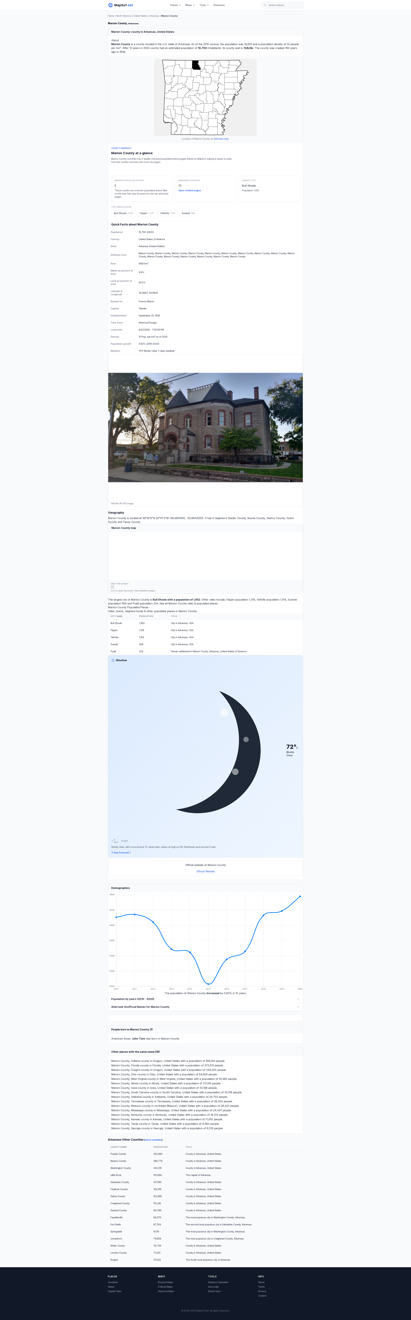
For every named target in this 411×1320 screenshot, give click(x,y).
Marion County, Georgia (125, 1128)
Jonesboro (116, 1238)
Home (111, 15)
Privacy (262, 1291)
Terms (261, 1286)
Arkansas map (221, 138)
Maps (189, 5)
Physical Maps (165, 1282)
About (261, 1282)
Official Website (205, 871)
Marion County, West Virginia (129, 1078)
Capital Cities (115, 1291)
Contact (262, 1295)
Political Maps (165, 1286)
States (111, 1286)
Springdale (116, 1231)
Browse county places (205, 169)
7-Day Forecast (120, 852)
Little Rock (115, 1175)
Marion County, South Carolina (130, 1092)
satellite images (147, 590)
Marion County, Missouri (126, 1105)
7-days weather (166, 350)
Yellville (261, 599)
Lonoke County (118, 1252)
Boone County (256, 518)
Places (174, 5)
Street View (214, 1291)
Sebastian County (119, 1182)
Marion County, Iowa (124, 1087)
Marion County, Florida (125, 1065)
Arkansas (154, 15)
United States (140, 15)
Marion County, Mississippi (127, 1110)
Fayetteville (116, 1217)
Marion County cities (180, 603)
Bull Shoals (249, 185)
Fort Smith (115, 1224)
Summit (292, 599)
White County (117, 1245)
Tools (203, 5)
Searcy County (276, 518)
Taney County (131, 522)
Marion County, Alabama (126, 1096)
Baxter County (237, 518)
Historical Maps (166, 1291)
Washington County (120, 1168)
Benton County (118, 1161)
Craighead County (120, 1203)
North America (123, 15)
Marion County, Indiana (125, 1060)
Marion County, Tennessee (127, 1101)
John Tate (138, 1038)
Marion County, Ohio (124, 1074)
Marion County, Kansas (125, 1119)
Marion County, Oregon (125, 1069)
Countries (113, 1282)
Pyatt (136, 603)
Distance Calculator (218, 1282)
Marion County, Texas (124, 1123)
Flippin (230, 599)
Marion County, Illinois (125, 1083)
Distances (219, 5)
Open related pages (189, 190)
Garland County (118, 1210)
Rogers (114, 1259)
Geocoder (213, 1286)
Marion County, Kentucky (126, 1114)
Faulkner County (119, 1189)
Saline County (117, 1196)
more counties (153, 1139)
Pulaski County (118, 1153)
